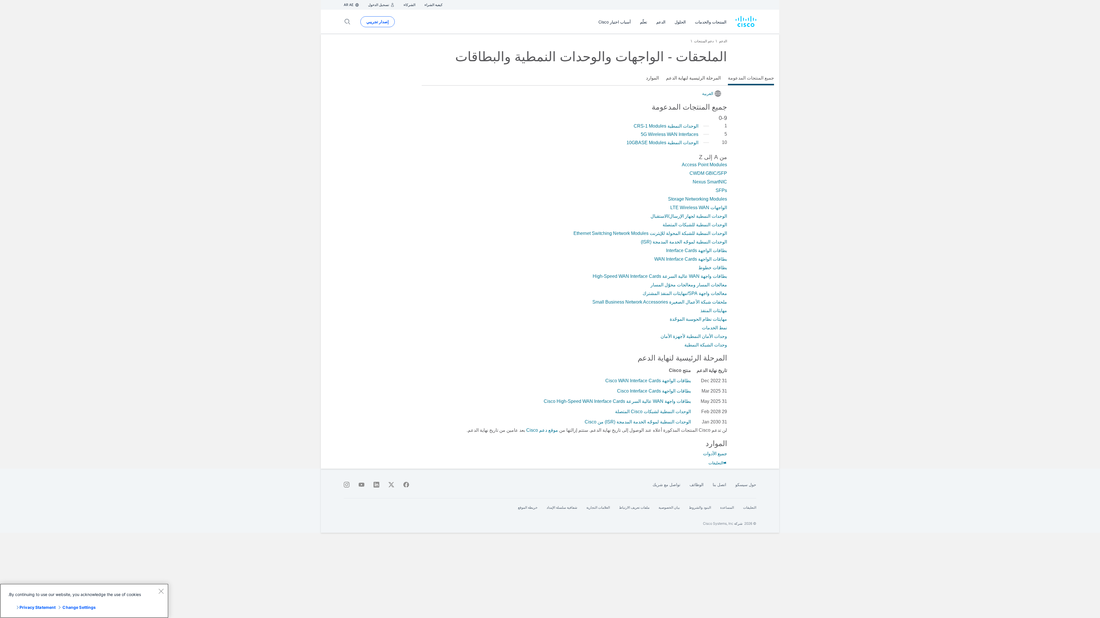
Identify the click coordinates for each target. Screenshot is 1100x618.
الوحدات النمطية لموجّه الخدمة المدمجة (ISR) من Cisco (638, 421)
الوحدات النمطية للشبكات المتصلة (695, 224)
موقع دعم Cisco (542, 430)
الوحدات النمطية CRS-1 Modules (666, 126)
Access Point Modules (704, 164)
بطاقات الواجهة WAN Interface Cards (690, 259)
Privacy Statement (37, 607)
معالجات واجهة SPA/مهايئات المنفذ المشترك (685, 293)
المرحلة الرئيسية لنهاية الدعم (693, 78)
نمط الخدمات (714, 327)
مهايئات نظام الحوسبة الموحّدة (698, 319)
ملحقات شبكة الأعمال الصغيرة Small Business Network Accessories (659, 302)
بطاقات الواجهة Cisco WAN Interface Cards (648, 380)
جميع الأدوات (715, 453)
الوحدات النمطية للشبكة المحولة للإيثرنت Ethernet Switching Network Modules (650, 233)
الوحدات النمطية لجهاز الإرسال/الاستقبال (689, 216)
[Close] (161, 591)
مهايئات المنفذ (713, 310)
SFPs (721, 190)
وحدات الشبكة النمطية (705, 344)
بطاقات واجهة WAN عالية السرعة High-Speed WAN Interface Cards (660, 276)
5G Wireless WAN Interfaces (669, 134)
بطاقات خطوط (712, 267)
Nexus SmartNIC (710, 181)
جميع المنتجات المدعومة (751, 78)
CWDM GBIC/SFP (708, 173)
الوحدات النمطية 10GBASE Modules (662, 142)
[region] (84, 601)
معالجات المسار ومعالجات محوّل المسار (689, 284)
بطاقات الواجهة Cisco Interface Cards (654, 391)
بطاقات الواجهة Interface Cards (696, 250)
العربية (707, 93)
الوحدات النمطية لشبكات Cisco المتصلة (653, 411)
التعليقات (715, 463)
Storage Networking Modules (697, 199)
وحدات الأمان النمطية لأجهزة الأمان (694, 336)
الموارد (652, 78)
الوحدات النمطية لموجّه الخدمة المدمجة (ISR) (684, 241)
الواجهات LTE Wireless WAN (698, 207)
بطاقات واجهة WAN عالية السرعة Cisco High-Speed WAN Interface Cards (617, 401)
